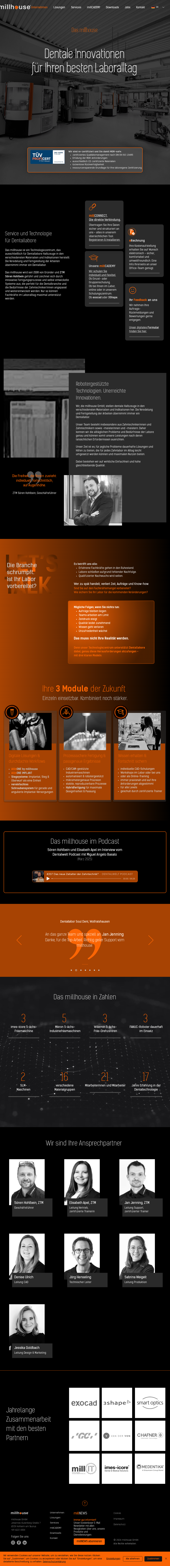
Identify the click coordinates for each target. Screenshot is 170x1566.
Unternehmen (57, 1513)
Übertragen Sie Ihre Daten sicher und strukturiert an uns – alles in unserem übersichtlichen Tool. (104, 232)
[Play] (48, 878)
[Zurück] (19, 940)
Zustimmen (153, 1559)
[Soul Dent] (76, 970)
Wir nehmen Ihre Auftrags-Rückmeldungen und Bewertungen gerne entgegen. (141, 313)
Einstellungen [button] (113, 1559)
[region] (30, 756)
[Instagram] (13, 1543)
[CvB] (85, 970)
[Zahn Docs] (98, 970)
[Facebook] (19, 1543)
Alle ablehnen (133, 1559)
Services (54, 1523)
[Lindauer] (89, 970)
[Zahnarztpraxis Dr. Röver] (94, 970)
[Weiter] (150, 940)
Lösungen (55, 1518)
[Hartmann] (71, 970)
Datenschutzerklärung (54, 1562)
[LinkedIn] (25, 1543)
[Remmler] (81, 970)
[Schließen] (166, 1558)
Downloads (55, 1533)
